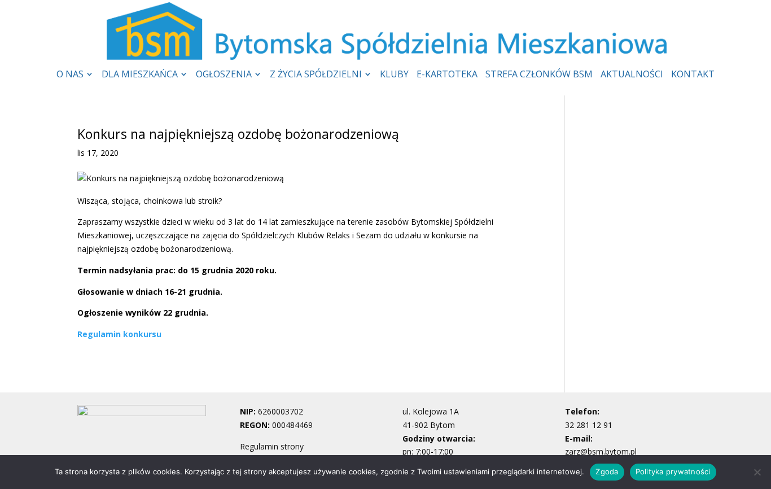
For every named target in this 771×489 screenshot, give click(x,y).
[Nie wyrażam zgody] (757, 472)
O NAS (70, 75)
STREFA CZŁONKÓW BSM (539, 75)
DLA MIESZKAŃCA (140, 75)
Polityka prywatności (673, 471)
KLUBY (394, 75)
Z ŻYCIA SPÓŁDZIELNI (316, 75)
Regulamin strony (272, 446)
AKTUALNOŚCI (632, 75)
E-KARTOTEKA (447, 75)
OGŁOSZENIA (224, 75)
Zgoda (606, 471)
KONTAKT (693, 75)
